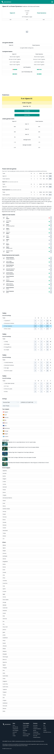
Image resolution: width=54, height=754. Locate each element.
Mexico (4, 506)
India (4, 616)
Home (14, 725)
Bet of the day (15, 727)
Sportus (34, 730)
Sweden (4, 527)
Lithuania (5, 646)
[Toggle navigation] (52, 2)
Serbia (4, 678)
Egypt (4, 594)
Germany (6, 417)
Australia (4, 473)
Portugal (6, 431)
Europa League (26, 735)
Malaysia (4, 651)
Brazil (4, 569)
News (14, 733)
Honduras (5, 610)
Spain (5, 414)
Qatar (4, 673)
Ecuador (4, 591)
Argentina (5, 470)
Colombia (5, 580)
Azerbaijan (5, 556)
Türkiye (4, 533)
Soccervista (35, 725)
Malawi (4, 648)
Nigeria (4, 665)
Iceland (4, 613)
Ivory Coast (5, 626)
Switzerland (5, 530)
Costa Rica (5, 583)
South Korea (5, 686)
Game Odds (27, 115)
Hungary (4, 495)
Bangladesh (5, 561)
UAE (3, 697)
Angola (4, 550)
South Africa (5, 684)
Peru (4, 670)
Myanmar (5, 662)
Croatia (4, 481)
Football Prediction (36, 737)
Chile (4, 575)
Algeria (4, 548)
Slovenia (4, 525)
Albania (4, 545)
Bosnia (4, 567)
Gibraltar (4, 605)
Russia (4, 519)
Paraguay (5, 667)
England (6, 412)
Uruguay (4, 700)
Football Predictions (37, 728)
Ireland (4, 500)
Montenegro (5, 656)
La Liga (24, 728)
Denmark (5, 487)
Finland (4, 489)
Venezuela (5, 705)
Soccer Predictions (36, 733)
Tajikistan (5, 689)
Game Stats (27, 111)
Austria (4, 476)
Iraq (3, 624)
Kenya (4, 640)
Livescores (15, 732)
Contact (44, 730)
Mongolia (5, 654)
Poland (4, 514)
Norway (4, 511)
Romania (5, 517)
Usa (3, 538)
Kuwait (4, 643)
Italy (5, 420)
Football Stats (35, 732)
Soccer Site (35, 735)
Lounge (14, 735)
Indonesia (5, 618)
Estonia (4, 597)
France (5, 423)
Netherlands (7, 428)
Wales (4, 711)
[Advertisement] (27, 31)
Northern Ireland (6, 508)
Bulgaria (4, 478)
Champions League (26, 733)
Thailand (4, 692)
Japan (4, 632)
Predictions (35, 727)
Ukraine (4, 536)
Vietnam (4, 708)
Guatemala (5, 607)
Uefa (5, 425)
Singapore (5, 681)
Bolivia (4, 564)
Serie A (24, 732)
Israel (4, 503)
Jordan (4, 635)
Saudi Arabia (5, 675)
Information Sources (47, 732)
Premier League (26, 725)
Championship (25, 727)
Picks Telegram (15, 730)
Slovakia (4, 522)
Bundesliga (25, 730)
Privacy (44, 728)
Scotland (6, 436)
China (4, 577)
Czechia (4, 484)
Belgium (6, 433)
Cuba (4, 586)
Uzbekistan (5, 703)
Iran (3, 621)
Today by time (15, 728)
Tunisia (4, 695)
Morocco (5, 659)
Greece (4, 492)
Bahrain (4, 558)
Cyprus (4, 588)
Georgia (4, 602)
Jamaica (4, 629)
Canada (4, 572)
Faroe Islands (5, 599)
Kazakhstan (5, 637)
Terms (44, 727)
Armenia (4, 553)
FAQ (44, 725)
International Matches (7, 497)
